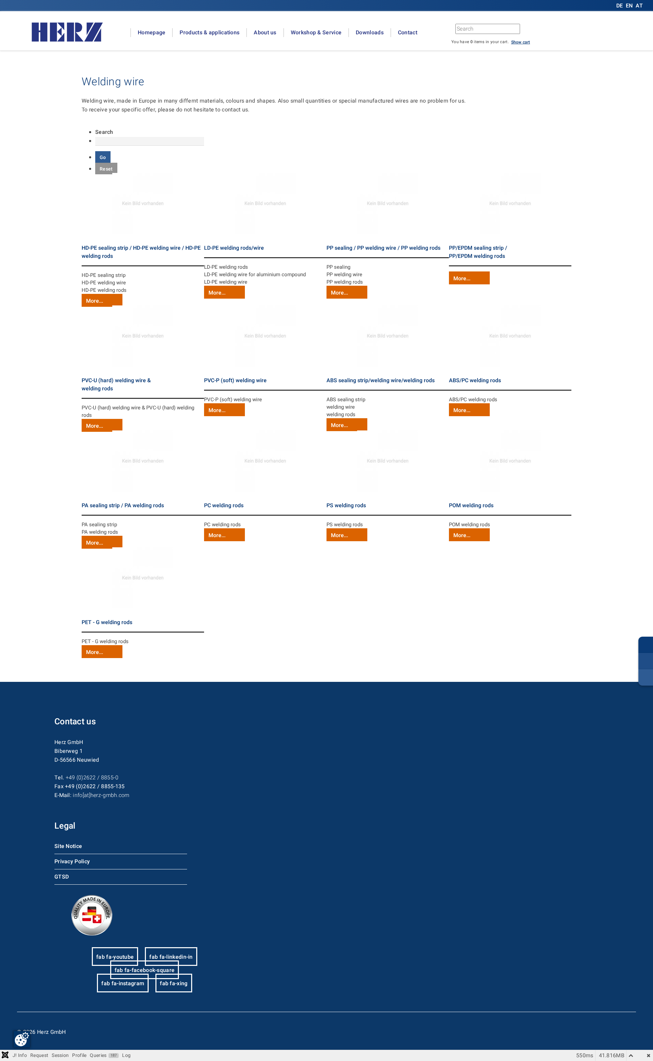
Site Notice (68, 846)
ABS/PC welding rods (475, 380)
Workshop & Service (316, 33)
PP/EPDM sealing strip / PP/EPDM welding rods (478, 252)
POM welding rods (471, 505)
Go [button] (554, 30)
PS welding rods (346, 505)
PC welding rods (224, 505)
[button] (520, 42)
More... (94, 301)
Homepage (151, 33)
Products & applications (209, 33)
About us (265, 33)
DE (620, 6)
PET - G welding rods (107, 622)
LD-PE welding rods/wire (234, 248)
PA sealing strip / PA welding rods (123, 505)
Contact (407, 33)
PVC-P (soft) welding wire (235, 380)
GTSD (61, 877)
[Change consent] (22, 1039)
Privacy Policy (72, 861)
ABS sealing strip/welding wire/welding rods (380, 380)
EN (629, 6)
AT (639, 6)
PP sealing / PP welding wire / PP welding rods (383, 248)
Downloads (370, 33)
